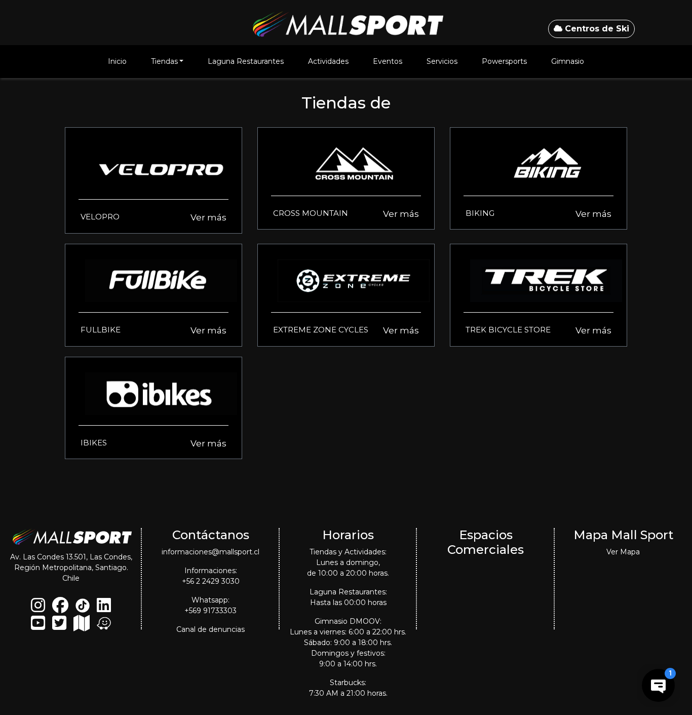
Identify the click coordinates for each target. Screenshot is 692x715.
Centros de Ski (595, 28)
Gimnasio (567, 61)
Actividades (328, 61)
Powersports (504, 61)
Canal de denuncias (210, 629)
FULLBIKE (101, 329)
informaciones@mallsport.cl (210, 551)
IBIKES (94, 442)
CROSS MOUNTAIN (310, 213)
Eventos (387, 61)
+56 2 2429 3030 (211, 581)
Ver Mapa (623, 551)
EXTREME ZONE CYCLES (320, 329)
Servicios (442, 61)
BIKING (480, 213)
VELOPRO (100, 216)
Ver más (208, 217)
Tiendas (164, 61)
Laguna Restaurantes (246, 61)
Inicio (117, 61)
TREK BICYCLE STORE (508, 329)
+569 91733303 (210, 610)
